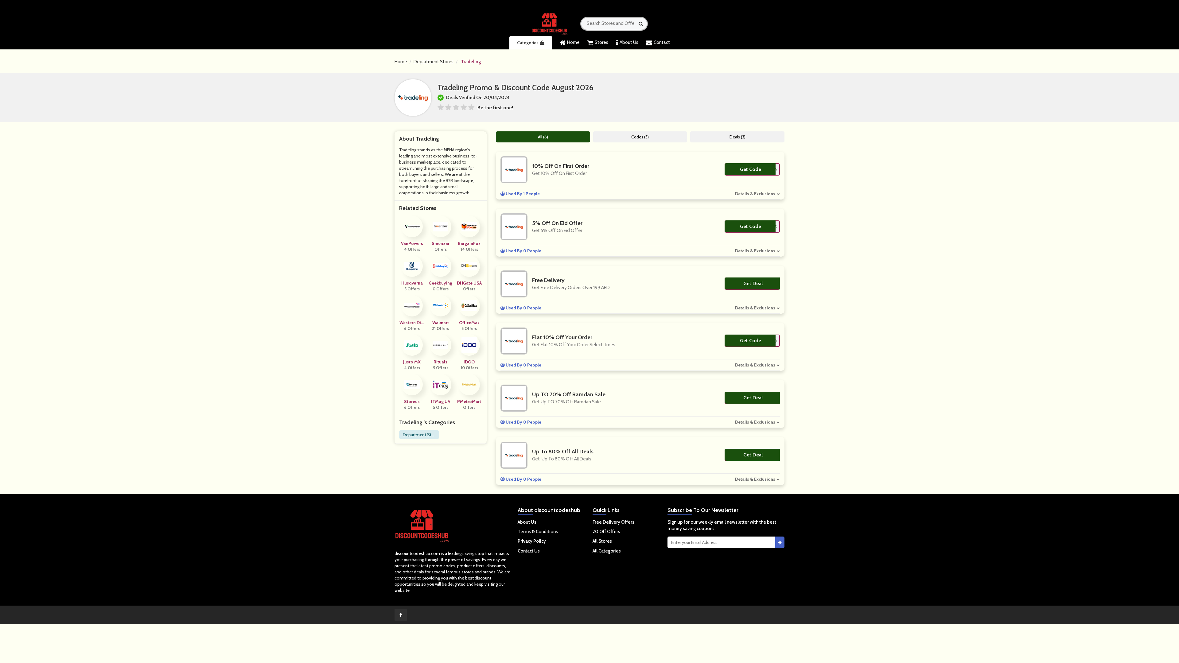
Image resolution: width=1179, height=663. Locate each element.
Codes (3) (640, 137)
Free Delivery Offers (613, 522)
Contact (662, 42)
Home (573, 42)
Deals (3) (737, 137)
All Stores (602, 541)
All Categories (607, 551)
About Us (629, 42)
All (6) (543, 137)
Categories (528, 42)
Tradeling (471, 61)
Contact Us (529, 551)
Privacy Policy (532, 541)
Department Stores (433, 61)
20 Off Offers (606, 531)
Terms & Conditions (538, 531)
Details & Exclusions (755, 193)
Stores (601, 42)
